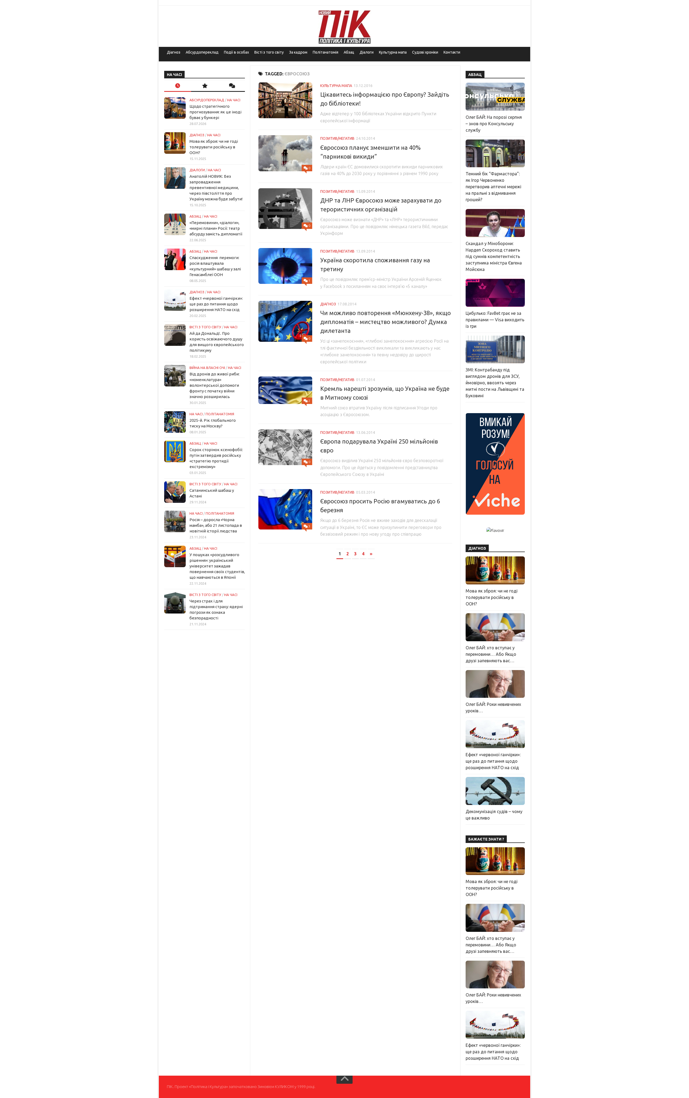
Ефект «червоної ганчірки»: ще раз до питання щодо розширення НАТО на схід (216, 304)
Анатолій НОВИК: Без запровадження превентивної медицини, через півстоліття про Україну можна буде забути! (215, 187)
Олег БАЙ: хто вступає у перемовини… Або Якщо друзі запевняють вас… (491, 654)
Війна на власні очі (207, 368)
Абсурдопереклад (202, 52)
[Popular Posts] (204, 86)
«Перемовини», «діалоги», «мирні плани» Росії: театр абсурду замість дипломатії (215, 228)
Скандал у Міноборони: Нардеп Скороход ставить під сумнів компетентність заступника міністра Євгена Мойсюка (494, 256)
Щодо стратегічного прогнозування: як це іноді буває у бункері (215, 112)
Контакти (452, 52)
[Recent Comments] (231, 86)
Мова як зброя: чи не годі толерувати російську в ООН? (213, 147)
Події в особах (236, 52)
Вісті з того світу (269, 52)
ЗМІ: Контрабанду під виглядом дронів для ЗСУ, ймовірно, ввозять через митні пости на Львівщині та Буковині (495, 382)
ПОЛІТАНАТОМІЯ (220, 414)
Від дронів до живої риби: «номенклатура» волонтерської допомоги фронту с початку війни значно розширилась (214, 385)
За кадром (298, 52)
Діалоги (367, 52)
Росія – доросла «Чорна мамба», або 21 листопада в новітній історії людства (215, 525)
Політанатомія (325, 52)
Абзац (349, 52)
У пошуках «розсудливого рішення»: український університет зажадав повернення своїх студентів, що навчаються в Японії (217, 566)
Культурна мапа (393, 52)
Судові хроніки (425, 52)
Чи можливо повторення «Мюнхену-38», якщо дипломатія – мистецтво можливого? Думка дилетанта (385, 321)
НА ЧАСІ (233, 100)
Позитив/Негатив (337, 138)
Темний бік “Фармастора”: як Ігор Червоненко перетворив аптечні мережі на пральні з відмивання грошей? (493, 186)
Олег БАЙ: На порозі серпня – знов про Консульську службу (494, 124)
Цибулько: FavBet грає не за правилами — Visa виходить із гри (495, 320)
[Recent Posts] (177, 86)
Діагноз (173, 52)
